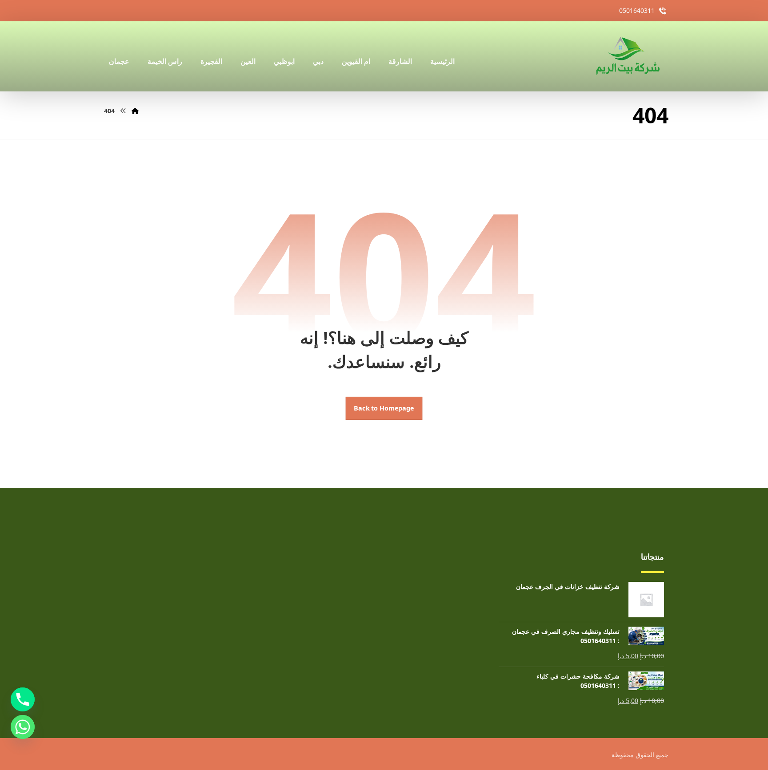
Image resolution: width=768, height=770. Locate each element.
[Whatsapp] (23, 727)
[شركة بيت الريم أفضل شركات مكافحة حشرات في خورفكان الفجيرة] (627, 56)
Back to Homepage (384, 408)
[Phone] (23, 699)
